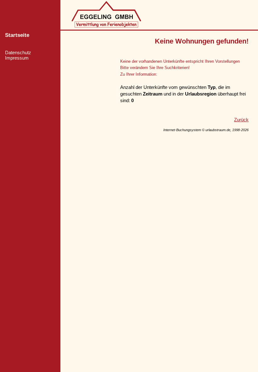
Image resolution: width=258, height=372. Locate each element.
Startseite (17, 35)
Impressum (17, 58)
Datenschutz (18, 52)
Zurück (241, 119)
